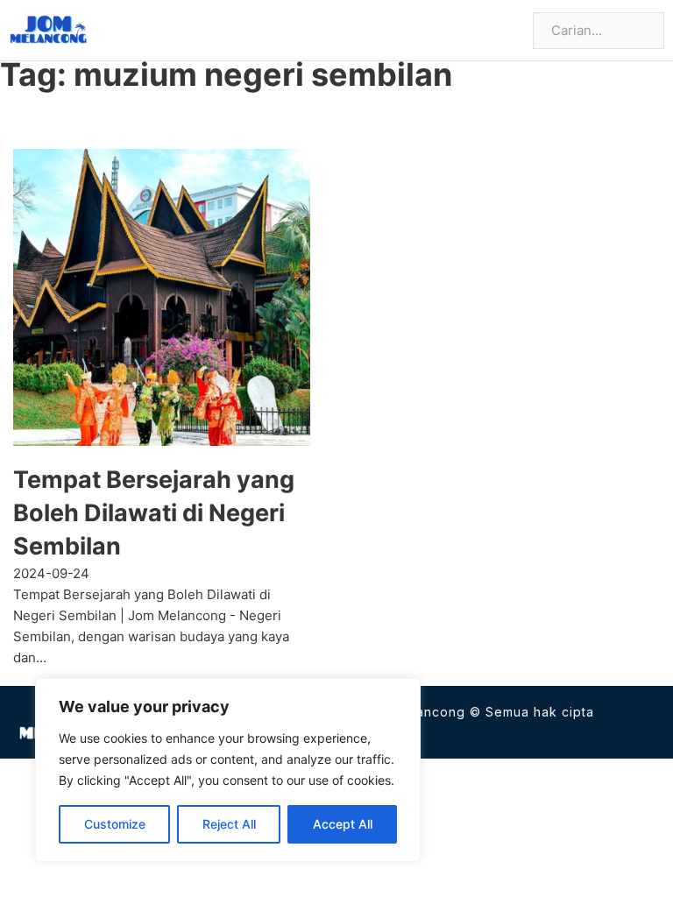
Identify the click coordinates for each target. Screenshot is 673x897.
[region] (228, 770)
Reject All (229, 823)
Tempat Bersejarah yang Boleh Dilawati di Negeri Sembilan (153, 513)
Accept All (342, 823)
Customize (114, 823)
